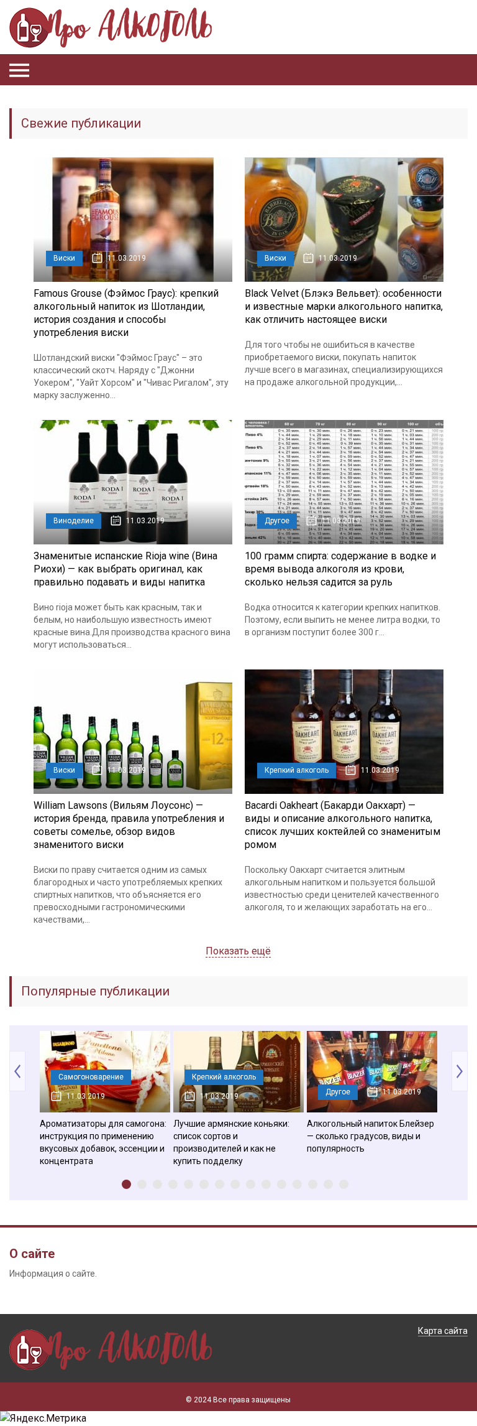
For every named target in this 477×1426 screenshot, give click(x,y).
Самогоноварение (91, 1077)
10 (266, 1184)
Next (460, 1071)
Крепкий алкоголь (297, 770)
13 (312, 1184)
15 (343, 1184)
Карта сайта (443, 1331)
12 (297, 1184)
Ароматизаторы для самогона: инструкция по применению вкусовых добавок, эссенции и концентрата (103, 1142)
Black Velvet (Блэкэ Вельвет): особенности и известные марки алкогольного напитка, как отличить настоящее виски (344, 306)
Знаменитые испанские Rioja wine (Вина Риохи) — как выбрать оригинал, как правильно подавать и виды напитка (125, 569)
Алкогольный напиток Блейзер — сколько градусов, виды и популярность (370, 1136)
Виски (64, 258)
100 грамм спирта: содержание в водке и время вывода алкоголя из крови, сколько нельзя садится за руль (340, 569)
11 (281, 1184)
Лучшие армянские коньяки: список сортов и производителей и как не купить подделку (231, 1142)
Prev (17, 1071)
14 (328, 1184)
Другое (277, 520)
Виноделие (73, 520)
